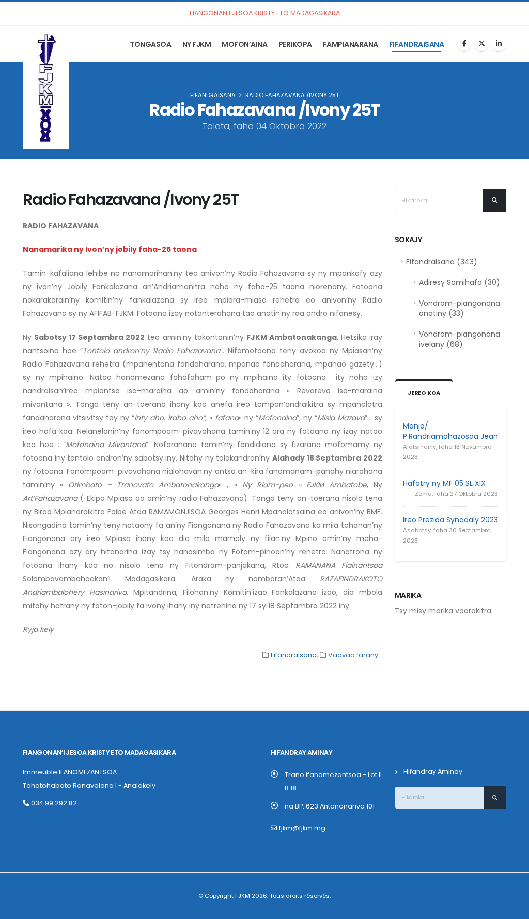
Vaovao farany (353, 655)
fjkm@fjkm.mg (302, 827)
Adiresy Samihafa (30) (459, 282)
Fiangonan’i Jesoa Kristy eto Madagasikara (99, 752)
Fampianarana (350, 44)
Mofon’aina (244, 44)
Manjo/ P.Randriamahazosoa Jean (450, 431)
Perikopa (295, 44)
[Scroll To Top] (511, 907)
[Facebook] (464, 44)
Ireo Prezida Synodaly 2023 (450, 520)
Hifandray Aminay (432, 771)
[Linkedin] (498, 44)
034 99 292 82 (53, 803)
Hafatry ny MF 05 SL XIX (444, 483)
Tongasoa (150, 44)
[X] (481, 44)
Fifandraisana (416, 44)
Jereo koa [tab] (424, 393)
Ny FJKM (196, 44)
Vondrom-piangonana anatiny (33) (459, 308)
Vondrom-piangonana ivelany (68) (459, 339)
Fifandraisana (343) (441, 262)
